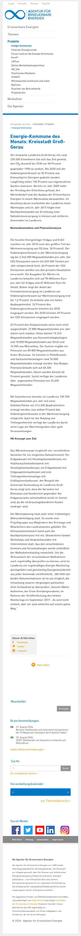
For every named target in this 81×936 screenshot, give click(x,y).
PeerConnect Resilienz (23, 73)
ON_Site (15, 69)
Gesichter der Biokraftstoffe (25, 88)
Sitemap (29, 839)
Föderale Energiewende (24, 49)
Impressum (58, 839)
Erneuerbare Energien (23, 27)
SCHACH (15, 76)
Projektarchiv (18, 92)
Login (11, 3)
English (46, 3)
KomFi (14, 57)
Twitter (21, 646)
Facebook (22, 642)
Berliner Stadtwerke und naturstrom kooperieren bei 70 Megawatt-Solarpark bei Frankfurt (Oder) (42, 731)
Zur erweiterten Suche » (24, 773)
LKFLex (15, 61)
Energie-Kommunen (21, 45)
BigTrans (16, 84)
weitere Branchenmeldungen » (27, 749)
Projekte (13, 41)
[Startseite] (30, 14)
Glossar (34, 3)
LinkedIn (22, 650)
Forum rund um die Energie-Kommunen (32, 53)
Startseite (38, 124)
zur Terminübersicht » (56, 800)
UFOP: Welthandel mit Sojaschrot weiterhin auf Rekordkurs (41, 741)
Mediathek (15, 99)
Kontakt (22, 3)
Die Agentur (16, 106)
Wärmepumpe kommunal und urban (30, 80)
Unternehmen (38, 900)
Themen (13, 34)
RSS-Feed (16, 839)
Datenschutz (43, 839)
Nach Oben (43, 664)
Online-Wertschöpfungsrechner (27, 65)
